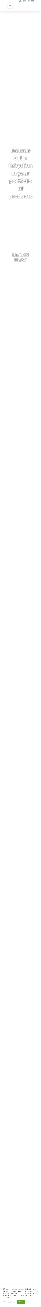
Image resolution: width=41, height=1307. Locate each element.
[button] (10, 5)
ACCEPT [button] (21, 1302)
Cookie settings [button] (9, 1302)
